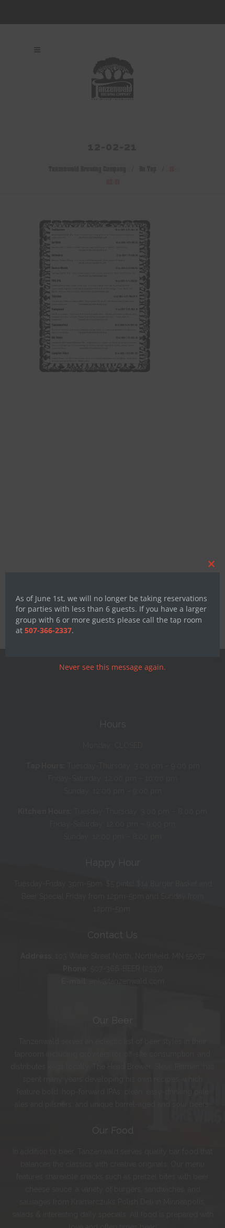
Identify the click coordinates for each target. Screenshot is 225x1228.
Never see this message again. (112, 667)
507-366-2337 (48, 630)
